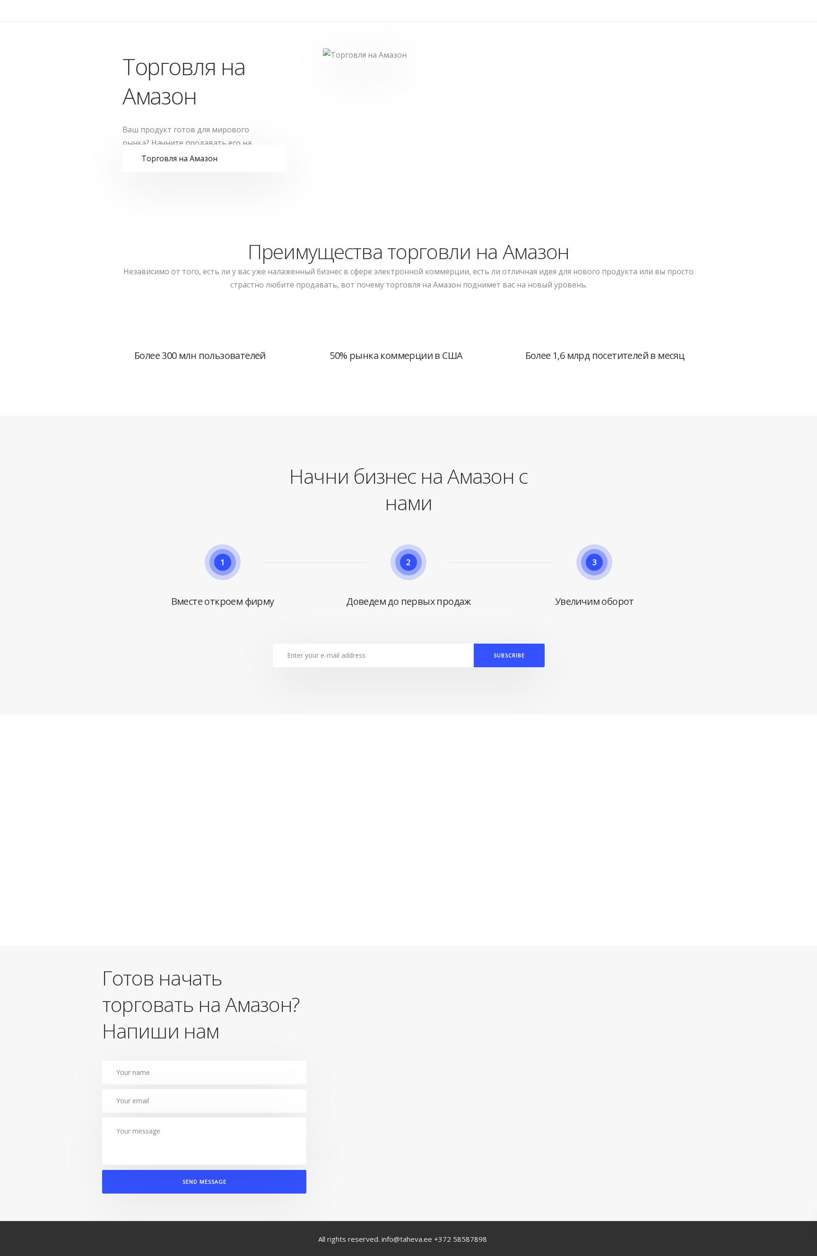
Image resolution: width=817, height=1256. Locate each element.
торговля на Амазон (423, 284)
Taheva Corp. (155, 28)
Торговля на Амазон (179, 158)
